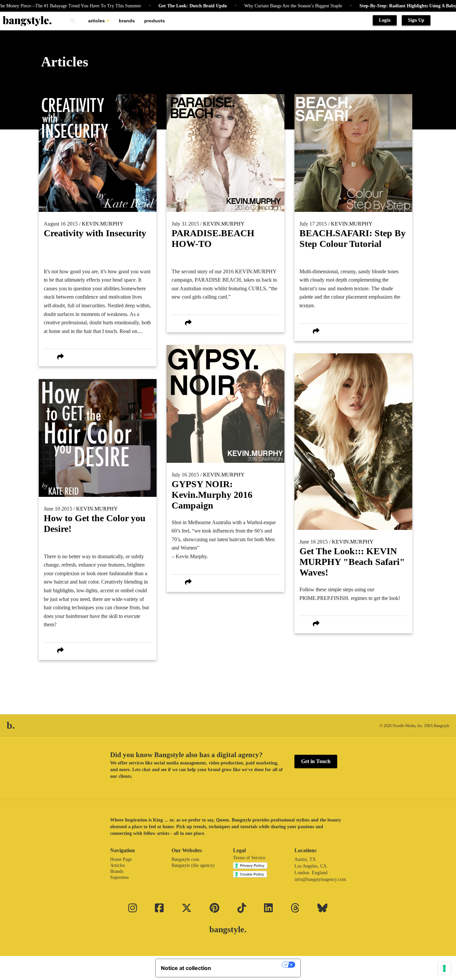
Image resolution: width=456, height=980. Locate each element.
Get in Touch (315, 761)
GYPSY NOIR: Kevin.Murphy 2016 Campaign (212, 495)
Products (154, 20)
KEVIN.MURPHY (103, 224)
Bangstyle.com (185, 859)
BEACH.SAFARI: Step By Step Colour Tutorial (352, 238)
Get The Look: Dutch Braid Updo (171, 5)
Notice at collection (186, 968)
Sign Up (416, 20)
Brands (127, 20)
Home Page (121, 859)
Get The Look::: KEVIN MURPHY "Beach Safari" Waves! (352, 562)
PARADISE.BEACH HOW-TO (213, 238)
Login (385, 20)
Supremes (119, 877)
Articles (96, 20)
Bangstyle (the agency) (193, 865)
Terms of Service (249, 857)
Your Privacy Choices (249, 964)
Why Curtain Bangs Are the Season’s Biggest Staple (271, 5)
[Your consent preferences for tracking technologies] (444, 968)
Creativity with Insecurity (95, 233)
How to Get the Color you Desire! (95, 523)
